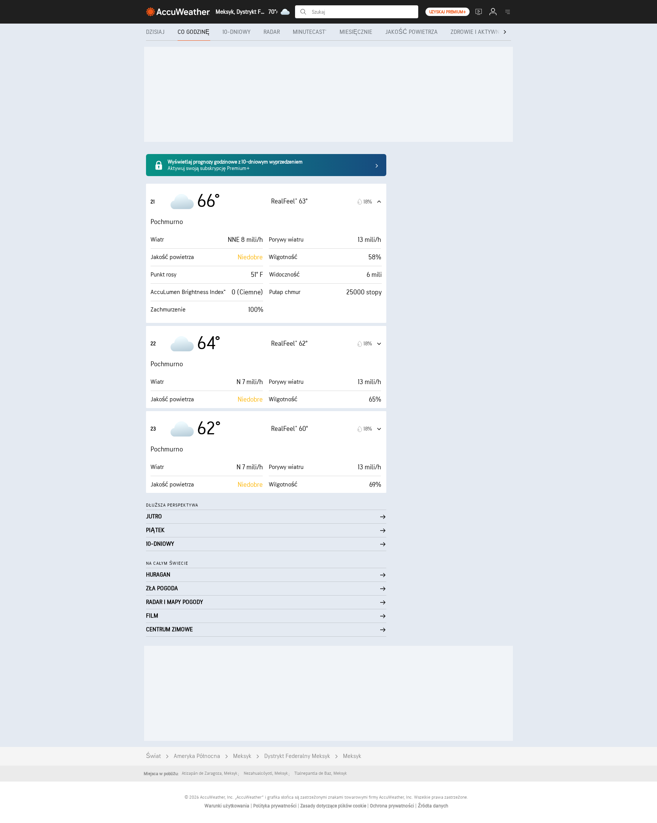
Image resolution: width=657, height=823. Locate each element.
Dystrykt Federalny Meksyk (297, 756)
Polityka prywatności (275, 806)
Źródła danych (433, 806)
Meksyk (242, 756)
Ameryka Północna (197, 756)
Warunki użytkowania (228, 806)
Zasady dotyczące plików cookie (333, 806)
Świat (153, 756)
